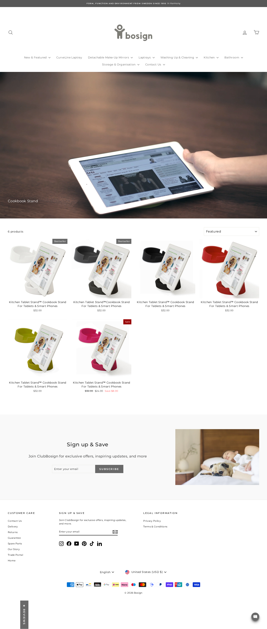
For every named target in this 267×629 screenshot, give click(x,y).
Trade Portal (15, 554)
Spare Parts (15, 543)
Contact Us (153, 64)
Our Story (14, 549)
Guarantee (14, 537)
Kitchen (210, 57)
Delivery (13, 526)
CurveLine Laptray (69, 57)
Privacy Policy (152, 520)
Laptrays (145, 57)
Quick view (37, 294)
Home (11, 560)
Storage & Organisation (119, 64)
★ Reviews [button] (24, 615)
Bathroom (232, 57)
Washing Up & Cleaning (177, 57)
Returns (13, 532)
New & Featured (35, 57)
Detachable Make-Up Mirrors (109, 57)
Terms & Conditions (155, 526)
